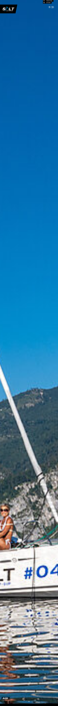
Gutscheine (48, 2)
